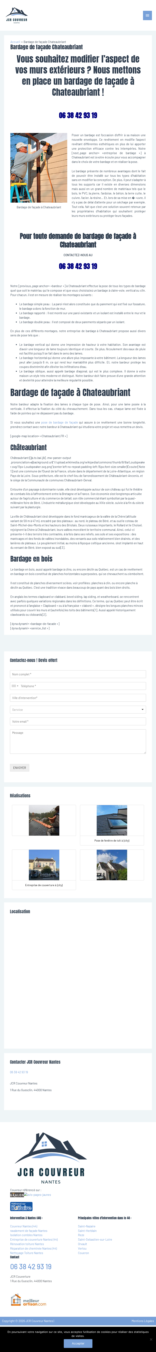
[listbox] (78, 709)
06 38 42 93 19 (19, 1072)
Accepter (78, 1343)
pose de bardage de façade (59, 422)
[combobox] (15, 686)
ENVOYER (19, 767)
